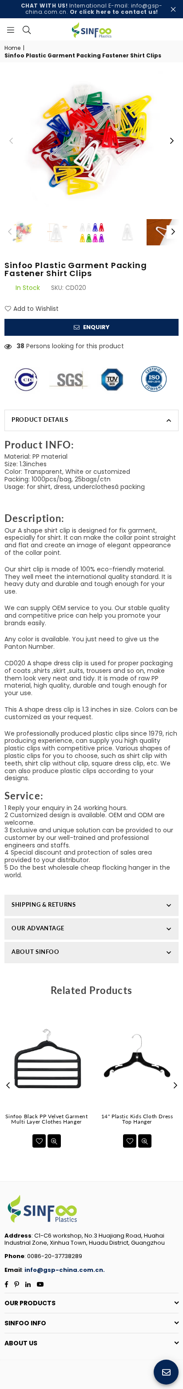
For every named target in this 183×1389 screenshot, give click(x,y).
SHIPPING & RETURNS (44, 904)
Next (172, 141)
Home (12, 48)
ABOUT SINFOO (36, 951)
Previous (11, 141)
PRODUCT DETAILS (40, 419)
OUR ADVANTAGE (38, 928)
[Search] (27, 29)
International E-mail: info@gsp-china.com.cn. (92, 9)
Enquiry (96, 327)
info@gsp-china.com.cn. (64, 1270)
